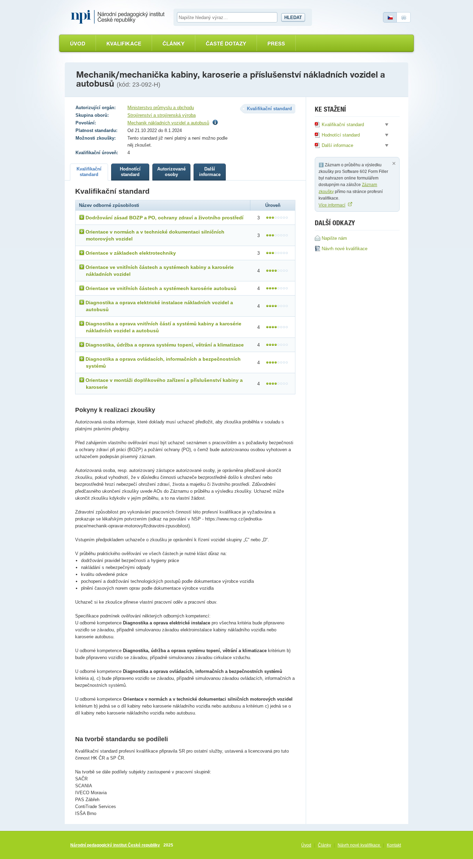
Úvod (77, 43)
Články (173, 43)
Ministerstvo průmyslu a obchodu (160, 107)
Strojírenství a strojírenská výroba (161, 115)
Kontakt (394, 845)
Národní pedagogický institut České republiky (115, 845)
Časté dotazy (226, 43)
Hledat (293, 17)
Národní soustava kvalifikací (119, 17)
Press (276, 43)
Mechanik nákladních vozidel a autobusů (168, 122)
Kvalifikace (123, 43)
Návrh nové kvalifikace (359, 845)
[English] (404, 17)
